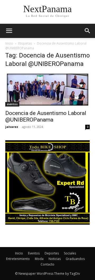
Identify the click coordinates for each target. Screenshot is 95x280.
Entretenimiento (18, 259)
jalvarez (11, 127)
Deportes (52, 253)
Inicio (9, 43)
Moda (39, 259)
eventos (12, 104)
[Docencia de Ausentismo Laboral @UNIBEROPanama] (47, 90)
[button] (87, 31)
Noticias (55, 259)
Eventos (34, 253)
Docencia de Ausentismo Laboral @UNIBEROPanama (45, 116)
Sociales (70, 253)
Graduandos (75, 259)
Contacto (47, 264)
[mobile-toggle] (9, 31)
